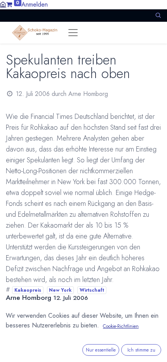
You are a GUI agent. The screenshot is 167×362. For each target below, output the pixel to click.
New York (60, 290)
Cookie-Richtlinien (121, 326)
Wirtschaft (92, 290)
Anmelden (34, 4)
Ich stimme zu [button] (141, 349)
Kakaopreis (27, 290)
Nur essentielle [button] (101, 349)
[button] (158, 15)
